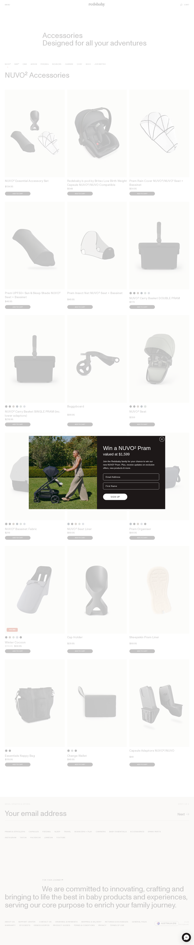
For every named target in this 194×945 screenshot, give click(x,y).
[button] (186, 937)
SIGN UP (115, 497)
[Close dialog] (162, 439)
